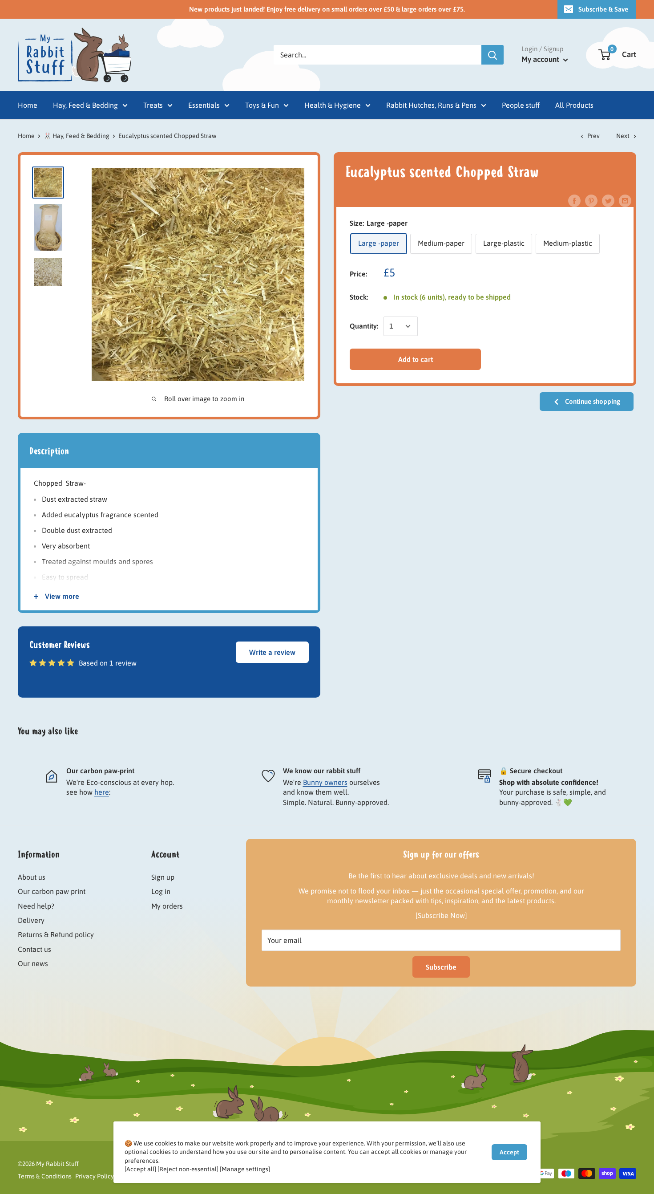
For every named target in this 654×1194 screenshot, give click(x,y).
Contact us (34, 949)
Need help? (36, 906)
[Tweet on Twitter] (608, 200)
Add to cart (415, 359)
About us (31, 877)
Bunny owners (325, 782)
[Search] (492, 55)
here (101, 792)
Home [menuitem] (27, 105)
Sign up (162, 877)
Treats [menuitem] (153, 105)
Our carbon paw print (51, 891)
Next (623, 135)
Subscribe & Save (603, 9)
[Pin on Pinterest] (591, 200)
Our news (33, 963)
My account (541, 59)
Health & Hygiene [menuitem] (332, 105)
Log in (160, 891)
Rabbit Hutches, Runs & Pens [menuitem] (431, 105)
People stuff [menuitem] (521, 105)
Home (26, 135)
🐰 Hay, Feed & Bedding (76, 135)
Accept (509, 1152)
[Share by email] (625, 200)
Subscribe (441, 967)
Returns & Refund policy (56, 934)
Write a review (272, 652)
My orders (167, 906)
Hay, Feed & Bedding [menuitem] (85, 105)
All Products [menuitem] (574, 105)
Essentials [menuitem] (204, 105)
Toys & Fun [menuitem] (262, 105)
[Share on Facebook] (574, 200)
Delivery (31, 920)
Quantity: (364, 326)
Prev (593, 135)
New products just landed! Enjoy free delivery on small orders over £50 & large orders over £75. (327, 9)
